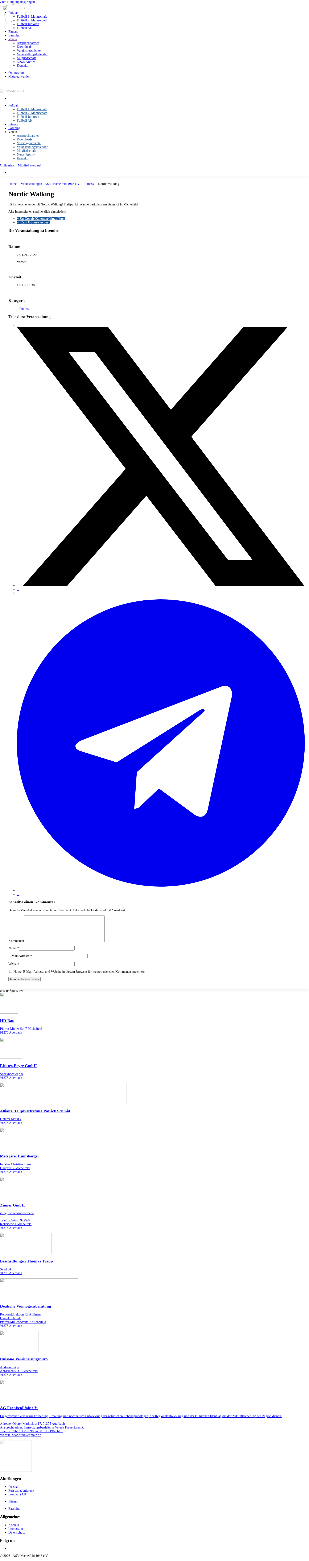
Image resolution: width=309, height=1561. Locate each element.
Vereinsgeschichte (29, 50)
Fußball (13, 105)
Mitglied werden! (19, 76)
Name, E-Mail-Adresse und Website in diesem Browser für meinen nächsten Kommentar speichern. (79, 971)
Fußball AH (25, 28)
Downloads (24, 46)
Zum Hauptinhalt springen (17, 2)
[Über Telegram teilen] (161, 890)
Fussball (13, 1486)
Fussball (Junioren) (21, 1490)
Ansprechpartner (28, 43)
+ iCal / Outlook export (33, 222)
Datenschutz (16, 1532)
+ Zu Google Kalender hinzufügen (41, 218)
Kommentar (16, 941)
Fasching (14, 35)
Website (13, 963)
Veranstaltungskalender (32, 54)
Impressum (15, 1528)
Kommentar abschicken (24, 979)
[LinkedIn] (18, 589)
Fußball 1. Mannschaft (32, 16)
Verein (12, 39)
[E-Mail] (18, 894)
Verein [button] (12, 132)
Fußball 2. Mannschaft (32, 20)
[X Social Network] (161, 585)
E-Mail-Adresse (20, 956)
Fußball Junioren (28, 24)
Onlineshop (16, 72)
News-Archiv (26, 62)
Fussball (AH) (17, 1494)
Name (13, 948)
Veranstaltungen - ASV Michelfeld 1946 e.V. (50, 184)
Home (12, 184)
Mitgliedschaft (26, 58)
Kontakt (22, 65)
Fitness (13, 31)
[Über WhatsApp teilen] (18, 593)
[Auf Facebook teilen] (18, 325)
